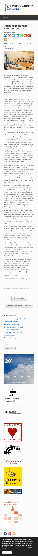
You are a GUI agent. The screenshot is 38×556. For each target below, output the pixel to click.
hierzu (30, 547)
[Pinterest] (29, 35)
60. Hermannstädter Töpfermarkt (13, 332)
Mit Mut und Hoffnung (10, 338)
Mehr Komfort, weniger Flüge (12, 324)
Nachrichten (19, 298)
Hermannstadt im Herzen (11, 322)
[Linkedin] (17, 35)
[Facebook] (5, 35)
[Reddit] (25, 35)
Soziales (26, 288)
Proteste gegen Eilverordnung (19, 305)
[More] (5, 39)
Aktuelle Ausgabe (18, 288)
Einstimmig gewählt (9, 335)
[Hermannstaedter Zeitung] (19, 7)
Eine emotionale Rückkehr (11, 330)
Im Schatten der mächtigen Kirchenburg (15, 319)
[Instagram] (9, 35)
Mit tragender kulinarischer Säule (13, 327)
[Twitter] (13, 35)
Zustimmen (7, 552)
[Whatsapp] (21, 35)
